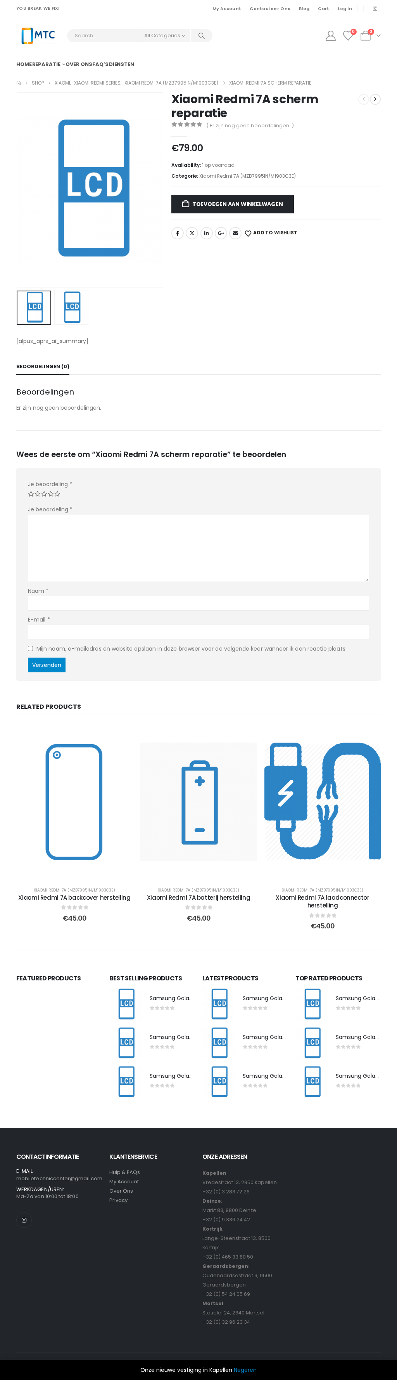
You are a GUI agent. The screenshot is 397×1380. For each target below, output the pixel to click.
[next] (375, 99)
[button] (18, 190)
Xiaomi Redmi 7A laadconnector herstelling (322, 901)
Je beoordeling (50, 484)
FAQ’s (100, 64)
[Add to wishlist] (121, 736)
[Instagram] (374, 8)
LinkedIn (206, 233)
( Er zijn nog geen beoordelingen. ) (250, 125)
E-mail (39, 619)
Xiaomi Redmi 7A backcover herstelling (74, 897)
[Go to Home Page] (18, 83)
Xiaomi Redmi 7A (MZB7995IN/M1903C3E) (247, 176)
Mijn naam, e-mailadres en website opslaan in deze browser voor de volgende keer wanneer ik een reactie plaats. (191, 649)
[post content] (74, 802)
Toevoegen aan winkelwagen (237, 204)
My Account (227, 8)
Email (235, 233)
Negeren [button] (245, 1370)
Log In (345, 8)
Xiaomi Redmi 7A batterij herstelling (198, 897)
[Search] (201, 35)
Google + (221, 233)
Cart (323, 8)
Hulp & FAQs (124, 1172)
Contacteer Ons (270, 8)
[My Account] (331, 36)
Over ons (79, 64)
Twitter (192, 233)
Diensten (121, 64)
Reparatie (46, 64)
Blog (304, 8)
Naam (38, 591)
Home (24, 64)
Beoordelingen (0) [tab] (42, 366)
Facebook (177, 233)
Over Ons (121, 1191)
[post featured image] (125, 1004)
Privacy (118, 1200)
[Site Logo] (37, 36)
